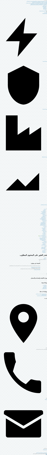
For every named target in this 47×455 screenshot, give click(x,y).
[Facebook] (46, 454)
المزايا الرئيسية (45, 12)
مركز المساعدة (44, 5)
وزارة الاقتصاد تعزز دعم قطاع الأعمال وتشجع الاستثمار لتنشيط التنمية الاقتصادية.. (38, 4)
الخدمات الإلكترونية (44, 288)
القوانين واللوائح (44, 287)
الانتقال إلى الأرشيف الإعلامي (37, 269)
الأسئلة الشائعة (44, 8)
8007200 (46, 399)
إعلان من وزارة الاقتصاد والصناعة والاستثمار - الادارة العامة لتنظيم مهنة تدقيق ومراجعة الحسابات (37, 1)
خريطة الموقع (44, 7)
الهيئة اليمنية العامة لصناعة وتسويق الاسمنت (41, 295)
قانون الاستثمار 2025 (45, 13)
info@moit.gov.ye (45, 449)
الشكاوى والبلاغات (44, 6)
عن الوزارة (44, 258)
